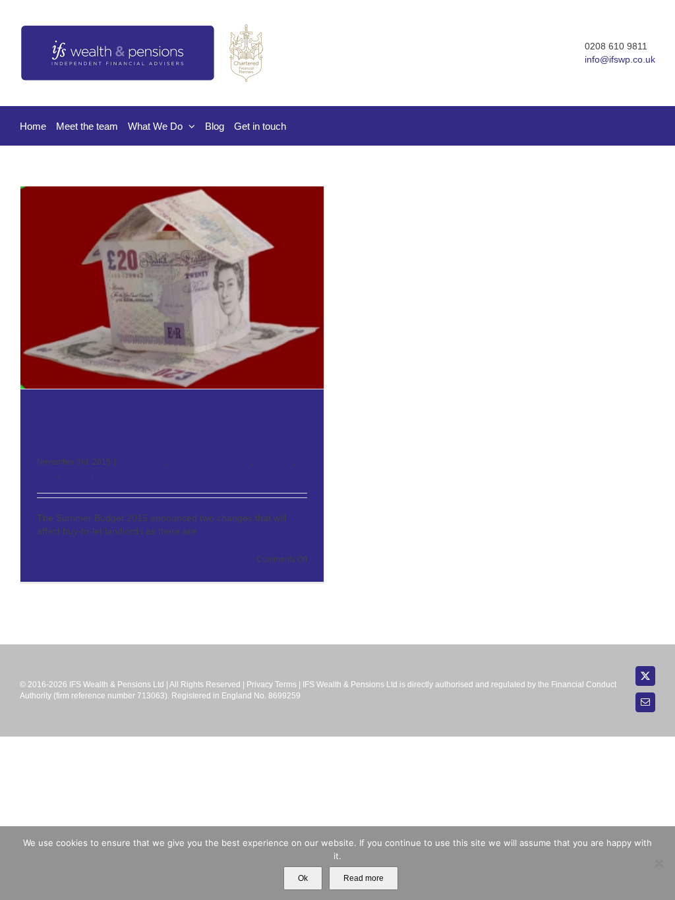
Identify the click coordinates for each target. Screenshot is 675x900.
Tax (101, 473)
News (47, 473)
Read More (57, 559)
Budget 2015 (142, 461)
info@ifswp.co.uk (620, 59)
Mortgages (274, 461)
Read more (363, 878)
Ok (303, 878)
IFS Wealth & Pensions (210, 461)
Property (76, 473)
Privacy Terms (272, 684)
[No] (658, 863)
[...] (205, 531)
